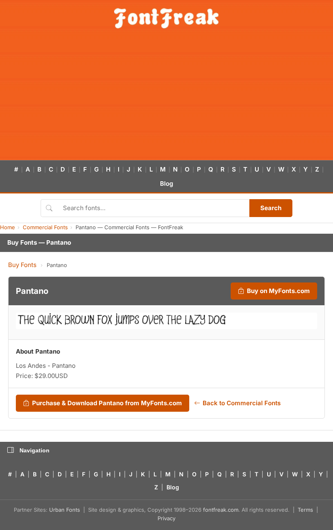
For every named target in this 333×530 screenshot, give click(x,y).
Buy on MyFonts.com (278, 291)
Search (270, 208)
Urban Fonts (64, 509)
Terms (305, 509)
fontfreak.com (220, 509)
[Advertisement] (166, 99)
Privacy (166, 518)
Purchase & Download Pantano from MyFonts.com (107, 403)
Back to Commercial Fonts (242, 403)
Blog (166, 183)
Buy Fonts (22, 265)
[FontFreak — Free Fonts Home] (166, 18)
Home (7, 227)
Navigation (34, 450)
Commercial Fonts (45, 227)
